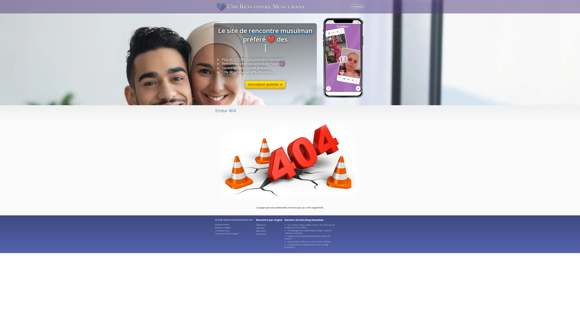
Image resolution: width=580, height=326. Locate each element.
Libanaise (260, 228)
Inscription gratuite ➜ (265, 84)
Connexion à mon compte (226, 233)
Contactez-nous (222, 230)
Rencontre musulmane (261, 7)
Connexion (358, 6)
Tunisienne (261, 234)
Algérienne (261, 225)
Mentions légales (223, 227)
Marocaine (261, 231)
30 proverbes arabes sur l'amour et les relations (309, 241)
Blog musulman (222, 224)
